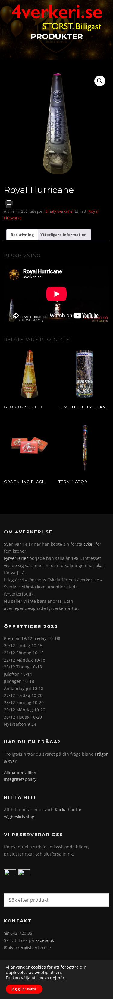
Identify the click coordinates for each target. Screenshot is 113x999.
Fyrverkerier (16, 558)
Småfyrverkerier (59, 211)
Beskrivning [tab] (22, 234)
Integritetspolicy (20, 779)
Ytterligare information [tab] (63, 234)
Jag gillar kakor (24, 989)
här (61, 978)
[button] (99, 81)
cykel (88, 544)
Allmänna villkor (20, 772)
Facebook (44, 940)
